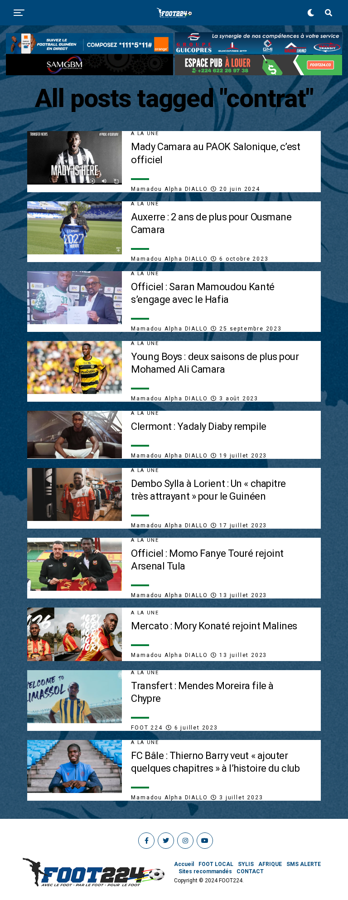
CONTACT (250, 871)
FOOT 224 (146, 728)
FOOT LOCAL (215, 864)
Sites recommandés (205, 871)
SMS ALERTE (303, 864)
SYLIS (246, 864)
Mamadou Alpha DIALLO (169, 189)
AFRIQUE (270, 864)
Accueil (184, 864)
